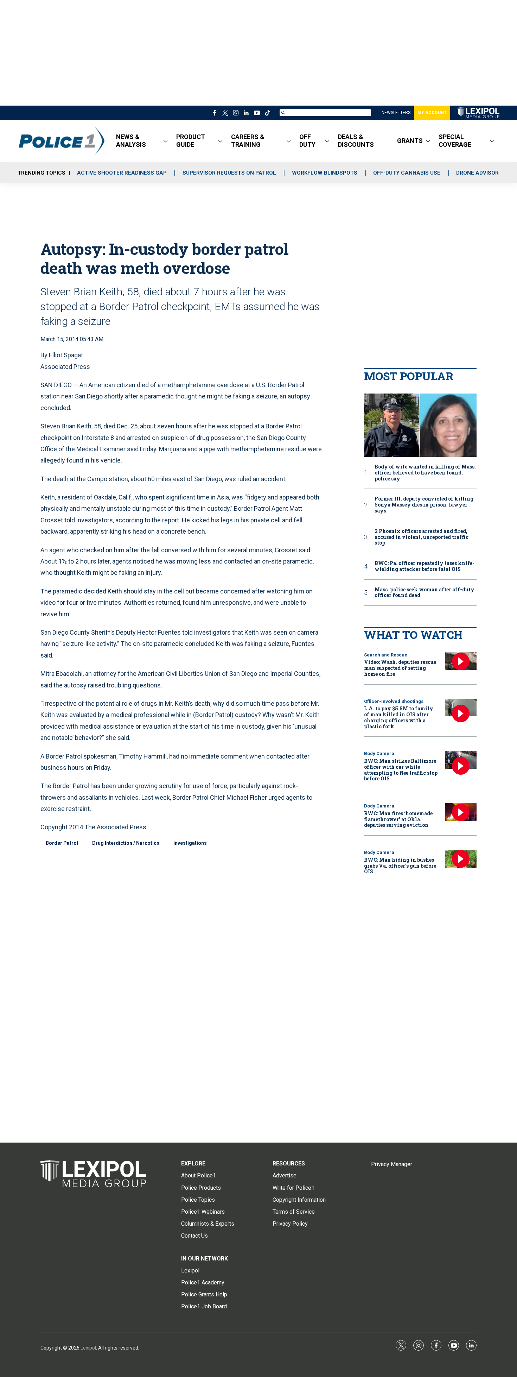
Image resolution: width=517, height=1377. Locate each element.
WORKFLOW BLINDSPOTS (324, 173)
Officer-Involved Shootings (393, 701)
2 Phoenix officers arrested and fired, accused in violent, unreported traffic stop (421, 537)
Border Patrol (62, 843)
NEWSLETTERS (396, 112)
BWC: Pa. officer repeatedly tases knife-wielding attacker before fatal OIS (424, 566)
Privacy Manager (391, 1164)
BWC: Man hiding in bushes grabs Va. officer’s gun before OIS (400, 865)
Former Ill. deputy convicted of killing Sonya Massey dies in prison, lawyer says (424, 505)
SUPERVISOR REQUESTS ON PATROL (229, 173)
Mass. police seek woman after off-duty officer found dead (424, 593)
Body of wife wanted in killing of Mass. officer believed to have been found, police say (425, 473)
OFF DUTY (307, 140)
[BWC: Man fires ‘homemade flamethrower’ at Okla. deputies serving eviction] (461, 812)
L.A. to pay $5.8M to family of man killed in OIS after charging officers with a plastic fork (398, 717)
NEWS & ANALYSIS (131, 140)
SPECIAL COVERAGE (455, 140)
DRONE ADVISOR (477, 173)
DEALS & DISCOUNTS (356, 140)
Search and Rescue (385, 655)
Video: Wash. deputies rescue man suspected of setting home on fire (400, 668)
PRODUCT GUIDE (190, 140)
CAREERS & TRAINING (247, 140)
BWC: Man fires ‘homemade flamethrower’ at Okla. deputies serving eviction (398, 819)
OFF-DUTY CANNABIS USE (406, 173)
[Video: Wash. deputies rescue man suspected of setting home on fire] (461, 661)
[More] (165, 141)
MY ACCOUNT (432, 112)
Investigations (190, 843)
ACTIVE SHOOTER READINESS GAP (122, 173)
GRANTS (410, 140)
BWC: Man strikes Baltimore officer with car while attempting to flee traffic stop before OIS (401, 769)
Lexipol (88, 1348)
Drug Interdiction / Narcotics (125, 843)
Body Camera (379, 753)
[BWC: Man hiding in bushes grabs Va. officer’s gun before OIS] (461, 859)
